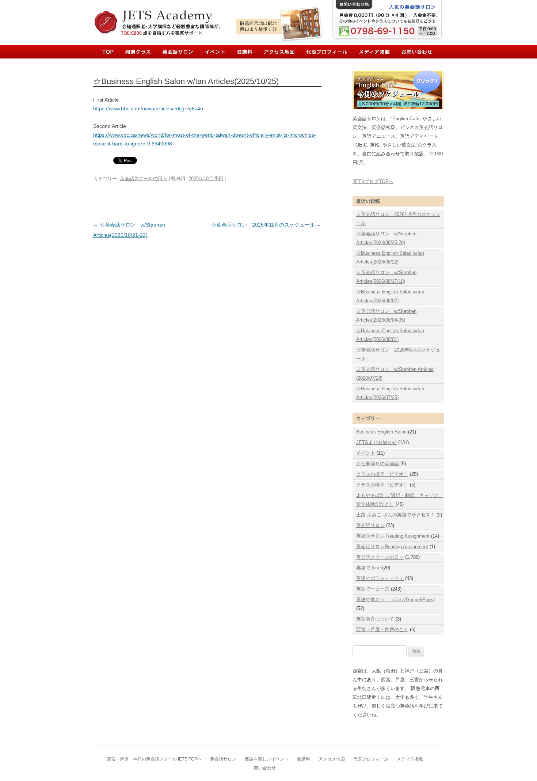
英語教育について (375, 619)
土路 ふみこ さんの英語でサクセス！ (395, 514)
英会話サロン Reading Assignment (393, 536)
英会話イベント (210, 51)
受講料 (303, 759)
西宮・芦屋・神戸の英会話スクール (166, 17)
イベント (365, 453)
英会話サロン (176, 51)
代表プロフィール (323, 51)
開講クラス (140, 51)
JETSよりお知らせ (376, 442)
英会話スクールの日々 (143, 178)
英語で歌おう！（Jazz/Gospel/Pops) (395, 599)
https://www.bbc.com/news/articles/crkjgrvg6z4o (148, 108)
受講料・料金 (241, 51)
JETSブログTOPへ (373, 181)
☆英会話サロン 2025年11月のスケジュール (266, 225)
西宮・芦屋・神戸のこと (382, 629)
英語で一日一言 (372, 589)
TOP (107, 51)
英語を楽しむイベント (267, 759)
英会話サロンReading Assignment (392, 546)
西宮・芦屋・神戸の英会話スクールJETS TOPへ (154, 759)
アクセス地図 (332, 759)
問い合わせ (265, 767)
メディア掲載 (368, 51)
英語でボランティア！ (380, 578)
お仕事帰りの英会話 (377, 463)
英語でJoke (368, 567)
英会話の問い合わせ (408, 51)
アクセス (278, 51)
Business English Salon (381, 432)
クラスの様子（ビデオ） (382, 474)
